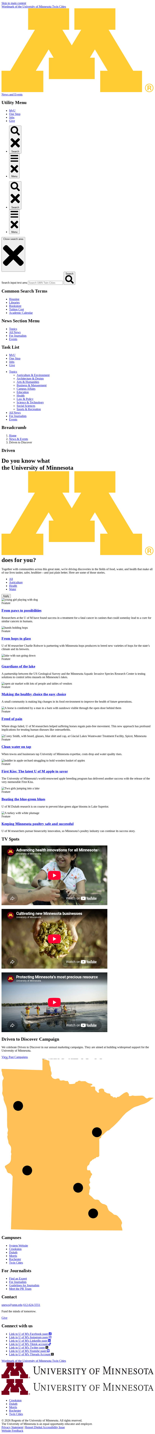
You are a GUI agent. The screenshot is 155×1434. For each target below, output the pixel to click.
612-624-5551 (31, 1304)
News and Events (12, 94)
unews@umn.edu (12, 1304)
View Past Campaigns (15, 1057)
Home (12, 435)
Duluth (13, 1252)
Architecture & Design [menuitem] (30, 378)
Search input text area (14, 282)
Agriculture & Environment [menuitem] (33, 375)
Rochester (15, 1259)
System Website (18, 1245)
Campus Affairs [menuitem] (26, 388)
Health (13, 585)
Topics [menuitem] (13, 371)
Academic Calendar (21, 312)
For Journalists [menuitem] (17, 416)
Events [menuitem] (13, 419)
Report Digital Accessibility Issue (45, 1427)
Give (12, 120)
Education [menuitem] (23, 392)
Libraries (14, 302)
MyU (12, 110)
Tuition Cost (16, 309)
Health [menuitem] (21, 395)
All (11, 579)
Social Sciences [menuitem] (26, 405)
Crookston (15, 1249)
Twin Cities (16, 1262)
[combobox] (45, 283)
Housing (14, 299)
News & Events (18, 439)
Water (12, 589)
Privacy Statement (12, 1427)
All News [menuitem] (15, 412)
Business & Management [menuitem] (31, 385)
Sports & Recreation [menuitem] (29, 409)
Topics (13, 328)
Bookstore (15, 306)
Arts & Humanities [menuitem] (28, 382)
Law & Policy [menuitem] (25, 399)
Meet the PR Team (20, 1288)
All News (15, 332)
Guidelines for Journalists (24, 1285)
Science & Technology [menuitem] (30, 402)
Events (13, 339)
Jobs (11, 117)
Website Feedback (12, 1430)
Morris (13, 1255)
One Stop (14, 114)
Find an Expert (18, 1278)
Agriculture (16, 582)
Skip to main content (14, 3)
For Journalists (17, 335)
